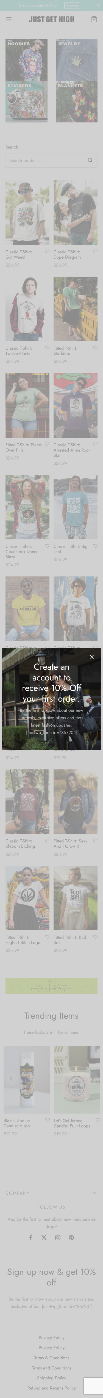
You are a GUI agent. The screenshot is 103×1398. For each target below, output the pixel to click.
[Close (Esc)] (92, 657)
